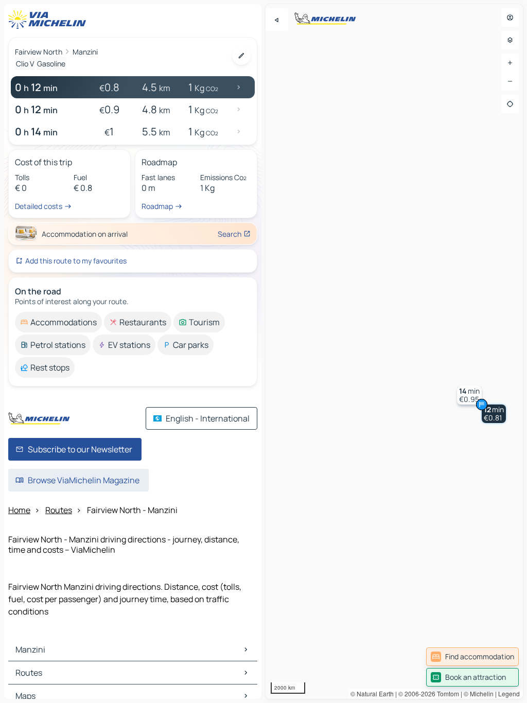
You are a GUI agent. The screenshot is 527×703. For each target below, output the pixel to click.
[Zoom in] (510, 63)
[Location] (510, 104)
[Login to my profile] (510, 17)
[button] (494, 414)
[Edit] (241, 55)
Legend (509, 693)
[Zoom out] (510, 81)
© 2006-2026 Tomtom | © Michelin (446, 693)
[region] (394, 351)
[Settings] (510, 40)
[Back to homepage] (49, 19)
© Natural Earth (372, 693)
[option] (58, 322)
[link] (472, 656)
